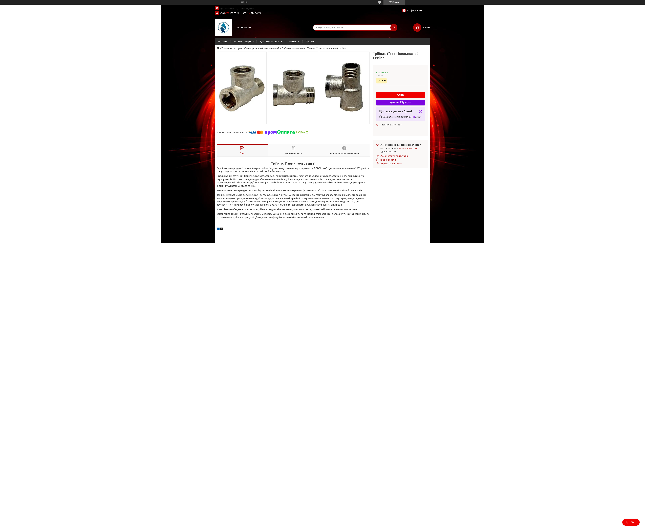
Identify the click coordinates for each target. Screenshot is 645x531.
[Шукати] (393, 27)
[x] (221, 229)
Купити (400, 95)
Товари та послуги (231, 48)
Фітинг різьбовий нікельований (261, 48)
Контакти (294, 41)
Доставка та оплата (271, 41)
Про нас (310, 41)
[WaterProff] (223, 27)
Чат (633, 522)
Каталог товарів (243, 41)
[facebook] (218, 229)
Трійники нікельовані (293, 48)
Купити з (394, 102)
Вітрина (222, 41)
